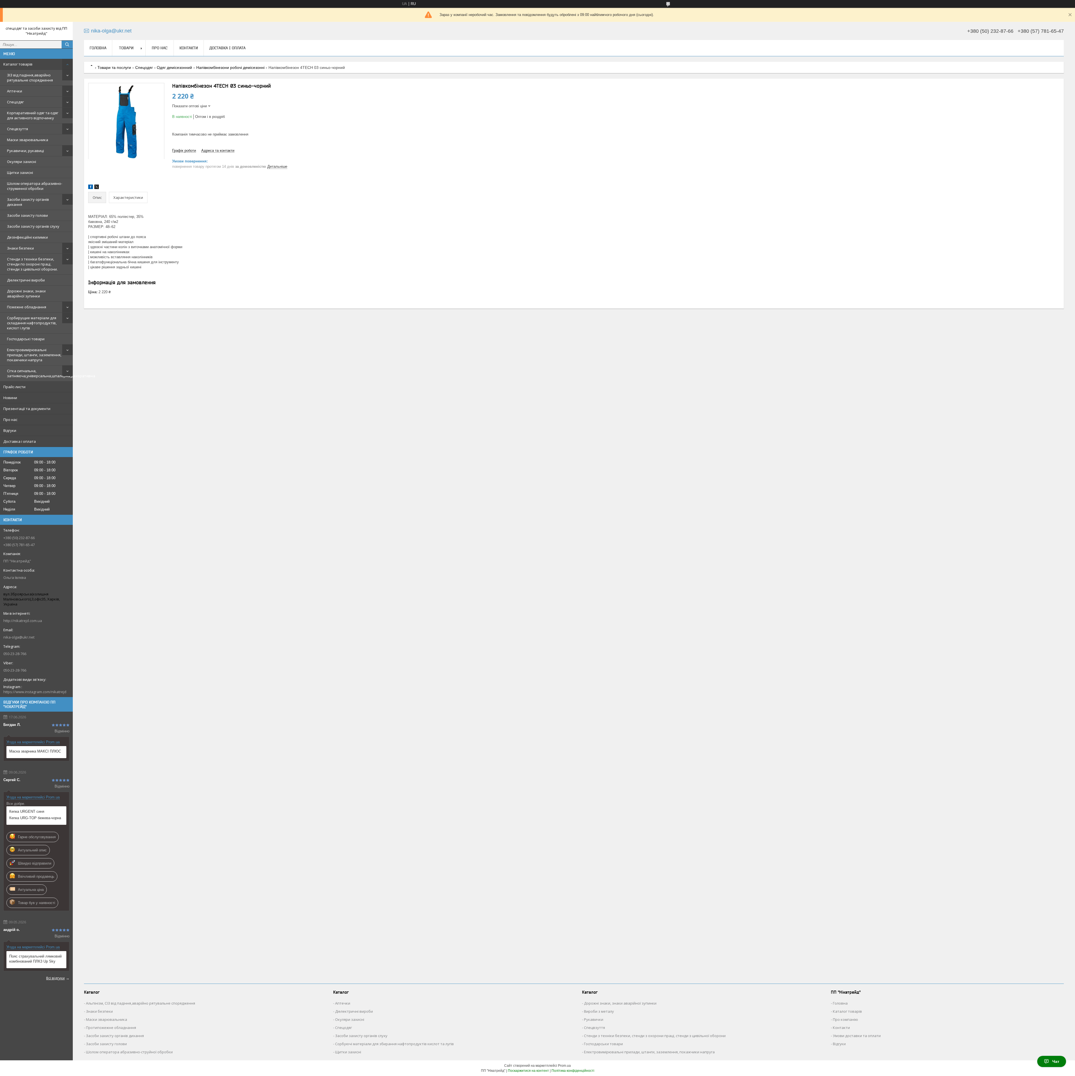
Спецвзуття (17, 128)
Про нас (10, 419)
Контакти (188, 48)
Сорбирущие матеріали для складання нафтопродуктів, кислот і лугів (32, 322)
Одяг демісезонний (174, 67)
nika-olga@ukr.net (18, 637)
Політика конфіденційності (572, 1071)
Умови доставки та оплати (857, 1035)
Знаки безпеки (20, 248)
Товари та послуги (114, 67)
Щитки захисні (20, 172)
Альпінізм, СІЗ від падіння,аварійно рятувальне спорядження (140, 1003)
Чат (1055, 1061)
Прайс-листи (14, 386)
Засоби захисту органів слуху (33, 226)
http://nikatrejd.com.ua (22, 620)
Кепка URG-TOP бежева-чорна (35, 818)
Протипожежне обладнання (111, 1027)
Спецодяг (15, 101)
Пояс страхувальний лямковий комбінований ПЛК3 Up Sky (35, 958)
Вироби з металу (599, 1011)
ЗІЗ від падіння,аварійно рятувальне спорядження (30, 78)
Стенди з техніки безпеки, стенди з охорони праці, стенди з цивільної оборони (655, 1035)
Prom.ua (564, 1066)
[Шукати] (67, 44)
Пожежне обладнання (26, 306)
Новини (10, 397)
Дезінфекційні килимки (27, 237)
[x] (96, 188)
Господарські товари (26, 338)
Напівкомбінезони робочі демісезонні (230, 67)
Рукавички (593, 1019)
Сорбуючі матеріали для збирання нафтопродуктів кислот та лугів (394, 1043)
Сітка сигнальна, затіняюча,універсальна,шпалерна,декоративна (40, 373)
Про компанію (845, 1019)
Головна (98, 48)
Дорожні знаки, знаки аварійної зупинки (26, 293)
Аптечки (14, 91)
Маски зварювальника (27, 139)
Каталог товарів (17, 64)
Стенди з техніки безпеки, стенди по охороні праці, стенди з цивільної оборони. (32, 264)
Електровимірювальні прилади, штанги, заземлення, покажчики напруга (34, 354)
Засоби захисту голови (27, 215)
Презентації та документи (26, 408)
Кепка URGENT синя (26, 811)
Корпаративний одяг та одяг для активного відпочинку (32, 115)
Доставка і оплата (19, 441)
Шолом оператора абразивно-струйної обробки (129, 1051)
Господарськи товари (603, 1043)
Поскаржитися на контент (528, 1071)
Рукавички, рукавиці (25, 150)
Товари (126, 48)
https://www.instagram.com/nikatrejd (34, 691)
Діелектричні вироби (26, 280)
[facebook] (90, 188)
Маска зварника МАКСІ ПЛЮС (35, 751)
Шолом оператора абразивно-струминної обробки (34, 186)
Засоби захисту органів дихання (28, 202)
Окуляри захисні (21, 161)
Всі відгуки (55, 977)
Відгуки (9, 430)
